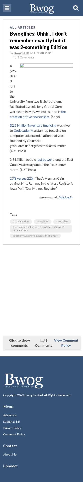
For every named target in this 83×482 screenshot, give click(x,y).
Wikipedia (66, 197)
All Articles (23, 27)
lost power (44, 159)
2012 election (21, 221)
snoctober (62, 221)
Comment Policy (14, 434)
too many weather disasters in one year (35, 235)
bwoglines (42, 221)
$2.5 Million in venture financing (33, 125)
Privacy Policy (12, 428)
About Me (10, 454)
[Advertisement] (41, 290)
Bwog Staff (21, 53)
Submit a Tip (11, 421)
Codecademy (23, 130)
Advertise (9, 415)
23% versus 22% (22, 178)
